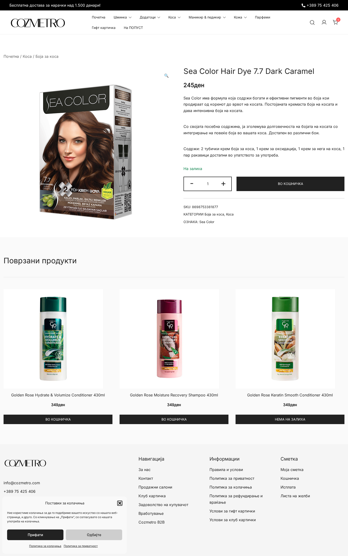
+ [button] (223, 183)
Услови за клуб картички (233, 519)
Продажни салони (155, 487)
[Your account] (324, 22)
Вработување (151, 513)
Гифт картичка (104, 28)
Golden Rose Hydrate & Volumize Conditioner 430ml (58, 395)
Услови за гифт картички (232, 511)
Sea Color (206, 222)
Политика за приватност (81, 546)
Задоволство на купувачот (163, 504)
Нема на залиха (290, 419)
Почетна (98, 17)
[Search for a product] (312, 22)
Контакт (145, 478)
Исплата (288, 487)
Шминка (120, 17)
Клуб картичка (152, 495)
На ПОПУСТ (133, 28)
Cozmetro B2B (151, 522)
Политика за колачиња (45, 546)
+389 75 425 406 (323, 5)
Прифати (35, 535)
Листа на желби (295, 495)
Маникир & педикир (205, 17)
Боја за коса (47, 56)
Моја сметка (292, 469)
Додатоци (148, 17)
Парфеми (262, 17)
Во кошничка (290, 184)
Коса (172, 17)
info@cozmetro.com (22, 482)
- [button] (192, 183)
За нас (144, 469)
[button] (119, 503)
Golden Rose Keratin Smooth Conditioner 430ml (290, 395)
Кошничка (290, 478)
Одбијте (94, 535)
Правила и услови (226, 469)
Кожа (238, 17)
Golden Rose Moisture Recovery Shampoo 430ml (174, 395)
